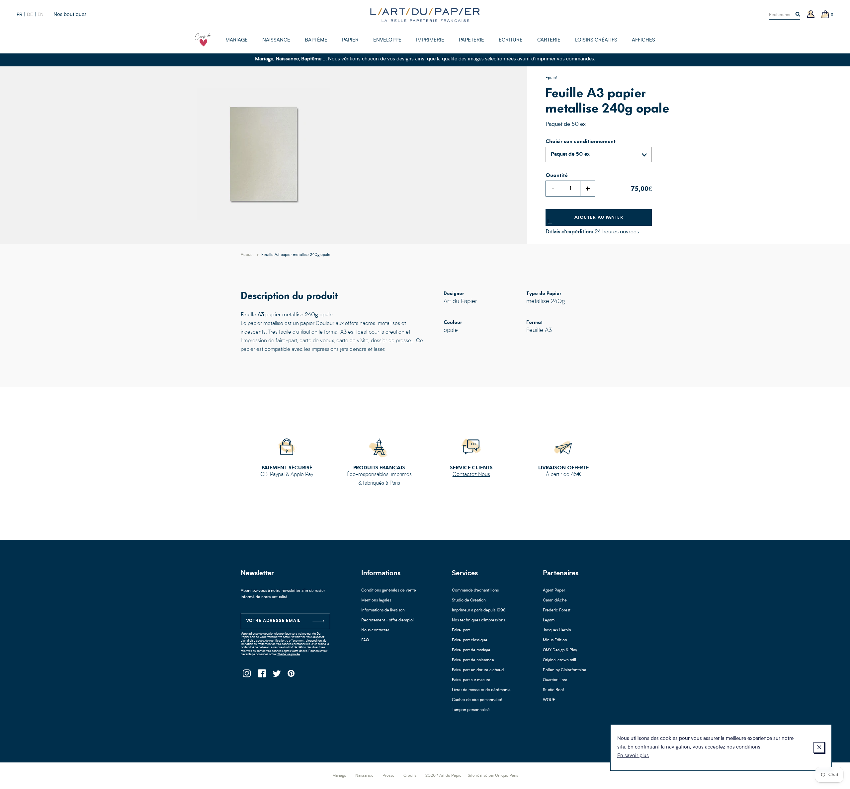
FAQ (365, 640)
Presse (388, 776)
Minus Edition (555, 640)
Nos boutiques (70, 14)
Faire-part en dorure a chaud (478, 670)
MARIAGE (236, 40)
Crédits (409, 776)
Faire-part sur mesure (471, 680)
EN (40, 14)
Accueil (248, 255)
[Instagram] (246, 675)
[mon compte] (811, 14)
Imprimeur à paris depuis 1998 (479, 610)
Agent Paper (554, 590)
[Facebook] (261, 675)
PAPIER (350, 40)
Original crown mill (559, 660)
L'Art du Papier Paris (425, 15)
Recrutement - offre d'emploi (387, 620)
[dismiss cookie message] (819, 747)
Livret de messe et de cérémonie (481, 690)
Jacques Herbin (557, 630)
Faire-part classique (469, 640)
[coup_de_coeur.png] (203, 39)
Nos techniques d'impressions (478, 620)
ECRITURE (511, 40)
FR (19, 14)
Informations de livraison (383, 610)
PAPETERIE (471, 40)
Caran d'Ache (555, 600)
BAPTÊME (316, 40)
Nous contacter (375, 630)
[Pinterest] (291, 675)
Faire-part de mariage (471, 650)
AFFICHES (643, 40)
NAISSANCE (276, 40)
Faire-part (461, 630)
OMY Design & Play (560, 650)
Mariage (339, 776)
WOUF (549, 700)
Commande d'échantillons (475, 590)
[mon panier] (825, 14)
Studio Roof (553, 690)
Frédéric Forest (556, 610)
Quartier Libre (555, 680)
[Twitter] (276, 675)
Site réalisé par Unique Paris (493, 776)
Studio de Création (469, 600)
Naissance (364, 776)
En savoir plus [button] (633, 755)
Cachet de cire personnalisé (477, 700)
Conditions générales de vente (388, 590)
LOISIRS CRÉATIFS (596, 40)
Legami (549, 620)
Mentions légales (376, 600)
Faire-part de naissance (473, 660)
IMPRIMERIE (430, 40)
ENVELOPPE (387, 40)
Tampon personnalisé (471, 710)
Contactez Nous (471, 474)
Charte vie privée (288, 654)
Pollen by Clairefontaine (564, 670)
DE (30, 14)
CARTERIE (548, 40)
